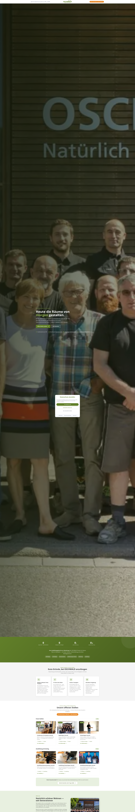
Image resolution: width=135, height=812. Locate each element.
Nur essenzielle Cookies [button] (67, 410)
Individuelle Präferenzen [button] (67, 407)
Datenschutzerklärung (67, 415)
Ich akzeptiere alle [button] (67, 404)
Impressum (74, 415)
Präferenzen (60, 415)
